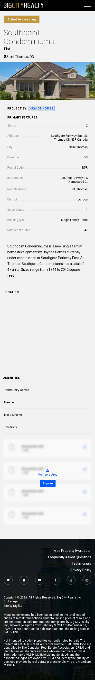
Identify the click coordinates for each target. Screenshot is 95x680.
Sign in (47, 483)
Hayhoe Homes (41, 108)
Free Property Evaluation (72, 551)
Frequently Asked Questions (69, 557)
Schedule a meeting (22, 19)
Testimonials (81, 563)
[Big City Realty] (24, 5)
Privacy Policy (80, 570)
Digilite (17, 605)
